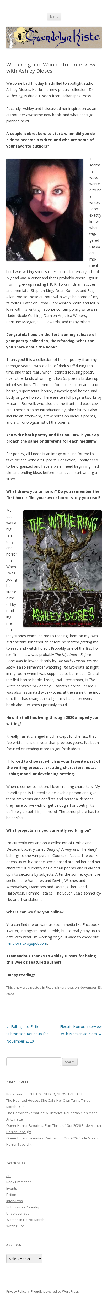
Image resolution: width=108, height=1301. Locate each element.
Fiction (51, 987)
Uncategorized (18, 1213)
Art (8, 1175)
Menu (54, 16)
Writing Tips (15, 1226)
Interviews (65, 987)
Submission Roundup (23, 1207)
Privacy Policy (16, 1291)
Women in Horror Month (25, 1219)
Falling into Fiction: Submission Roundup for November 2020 (27, 1034)
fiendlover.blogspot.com (26, 943)
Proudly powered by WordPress (55, 1291)
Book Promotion (19, 1182)
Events (11, 1188)
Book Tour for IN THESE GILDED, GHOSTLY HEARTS (45, 1094)
